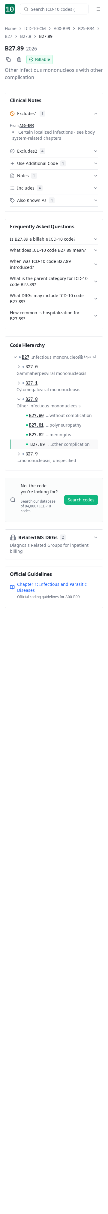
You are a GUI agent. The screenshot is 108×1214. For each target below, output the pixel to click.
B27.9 (32, 454)
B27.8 (25, 36)
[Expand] (18, 366)
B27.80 (36, 415)
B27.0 (32, 367)
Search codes (81, 500)
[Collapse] (15, 357)
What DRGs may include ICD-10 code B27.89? (47, 298)
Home (10, 28)
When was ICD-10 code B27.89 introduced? (40, 264)
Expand (89, 356)
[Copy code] (8, 59)
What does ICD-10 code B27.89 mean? (48, 250)
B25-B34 (86, 28)
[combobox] (58, 9)
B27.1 (32, 383)
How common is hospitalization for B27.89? (45, 315)
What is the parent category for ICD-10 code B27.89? (49, 281)
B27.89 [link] (45, 36)
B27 (8, 36)
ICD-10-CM (35, 28)
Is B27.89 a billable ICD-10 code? (42, 239)
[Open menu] (98, 9)
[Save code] (19, 59)
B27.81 (36, 425)
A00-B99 (62, 28)
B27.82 (36, 434)
